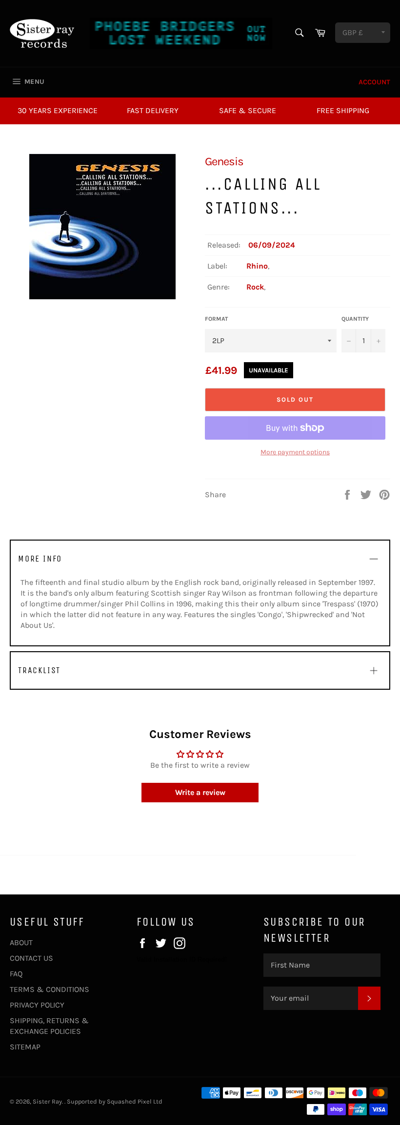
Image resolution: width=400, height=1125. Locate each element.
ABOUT (21, 942)
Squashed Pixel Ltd (134, 1101)
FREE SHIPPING (343, 110)
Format (216, 318)
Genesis (224, 161)
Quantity (355, 318)
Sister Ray (47, 1101)
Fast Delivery (153, 110)
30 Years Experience (58, 110)
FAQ (16, 973)
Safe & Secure (247, 110)
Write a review (200, 792)
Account (374, 82)
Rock (255, 286)
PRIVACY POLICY (37, 1004)
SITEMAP (25, 1046)
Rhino (257, 266)
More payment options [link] (295, 452)
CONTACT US (31, 958)
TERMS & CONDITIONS (49, 989)
